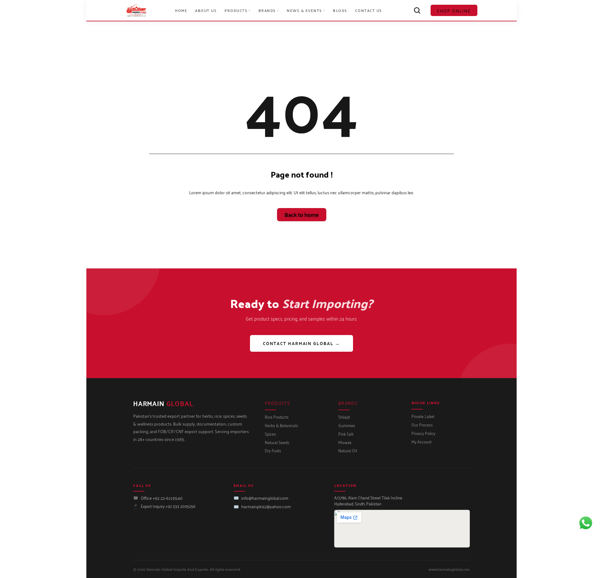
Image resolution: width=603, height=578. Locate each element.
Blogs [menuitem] (340, 10)
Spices (270, 433)
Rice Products (277, 416)
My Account (421, 441)
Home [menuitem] (181, 10)
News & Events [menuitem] (306, 10)
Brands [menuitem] (268, 10)
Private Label (422, 416)
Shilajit (344, 416)
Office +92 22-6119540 (162, 497)
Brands (348, 403)
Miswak (344, 442)
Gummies (346, 425)
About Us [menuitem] (206, 10)
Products (277, 403)
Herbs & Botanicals (281, 425)
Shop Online (454, 10)
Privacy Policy (423, 433)
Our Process (422, 424)
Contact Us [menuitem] (368, 10)
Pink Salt (345, 433)
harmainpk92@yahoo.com (266, 506)
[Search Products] (417, 10)
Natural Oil (347, 450)
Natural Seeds (277, 442)
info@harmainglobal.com (264, 497)
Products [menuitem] (237, 10)
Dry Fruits (273, 450)
